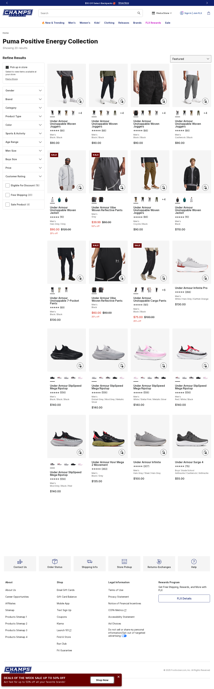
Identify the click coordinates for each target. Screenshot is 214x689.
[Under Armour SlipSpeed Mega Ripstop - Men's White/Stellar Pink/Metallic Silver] (80, 378)
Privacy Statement (118, 596)
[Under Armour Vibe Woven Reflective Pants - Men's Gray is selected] (94, 199)
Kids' (97, 22)
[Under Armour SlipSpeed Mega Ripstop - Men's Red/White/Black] (59, 378)
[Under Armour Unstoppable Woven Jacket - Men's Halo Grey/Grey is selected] (52, 199)
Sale (167, 22)
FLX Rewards (153, 22)
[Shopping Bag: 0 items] (208, 13)
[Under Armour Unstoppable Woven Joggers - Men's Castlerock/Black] (73, 113)
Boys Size (11, 159)
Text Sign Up (64, 610)
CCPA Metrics (116, 610)
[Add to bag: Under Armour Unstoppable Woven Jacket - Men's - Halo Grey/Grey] (80, 187)
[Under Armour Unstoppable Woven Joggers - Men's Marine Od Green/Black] (115, 113)
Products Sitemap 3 (16, 630)
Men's (72, 22)
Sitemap (9, 610)
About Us (10, 590)
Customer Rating (15, 176)
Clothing (109, 22)
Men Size (11, 150)
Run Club (62, 643)
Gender (10, 90)
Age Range (12, 142)
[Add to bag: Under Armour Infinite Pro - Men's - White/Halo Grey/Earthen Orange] (205, 278)
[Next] (207, 3)
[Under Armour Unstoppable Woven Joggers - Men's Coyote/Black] (66, 113)
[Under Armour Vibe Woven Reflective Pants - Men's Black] (101, 199)
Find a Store (12, 79)
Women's (85, 22)
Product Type (13, 116)
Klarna (60, 623)
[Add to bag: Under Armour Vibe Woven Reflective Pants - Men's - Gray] (122, 187)
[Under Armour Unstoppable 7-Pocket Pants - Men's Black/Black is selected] (52, 290)
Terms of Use (115, 590)
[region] (107, 3)
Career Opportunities (17, 596)
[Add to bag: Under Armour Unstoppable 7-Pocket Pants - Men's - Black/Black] (80, 278)
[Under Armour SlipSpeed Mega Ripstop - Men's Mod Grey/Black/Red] (73, 378)
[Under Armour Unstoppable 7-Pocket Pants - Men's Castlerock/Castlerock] (66, 290)
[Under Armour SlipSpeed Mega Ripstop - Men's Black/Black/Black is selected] (52, 378)
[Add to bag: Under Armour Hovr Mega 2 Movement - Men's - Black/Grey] (122, 452)
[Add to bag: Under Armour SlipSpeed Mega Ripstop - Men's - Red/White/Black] (205, 366)
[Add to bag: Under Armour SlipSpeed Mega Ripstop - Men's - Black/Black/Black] (80, 366)
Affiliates (10, 603)
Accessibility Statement (121, 616)
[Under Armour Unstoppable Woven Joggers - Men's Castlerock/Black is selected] (177, 113)
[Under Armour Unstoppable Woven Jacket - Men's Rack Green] (59, 199)
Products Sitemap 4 (16, 637)
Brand (9, 99)
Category (11, 107)
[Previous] (7, 3)
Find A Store (64, 637)
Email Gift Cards (66, 590)
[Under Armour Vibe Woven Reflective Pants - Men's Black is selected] (94, 290)
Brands (137, 22)
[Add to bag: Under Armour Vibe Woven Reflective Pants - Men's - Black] (122, 278)
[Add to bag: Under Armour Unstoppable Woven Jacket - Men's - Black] (205, 187)
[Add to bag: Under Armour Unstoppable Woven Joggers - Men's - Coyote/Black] (163, 187)
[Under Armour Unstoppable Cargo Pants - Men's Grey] (149, 290)
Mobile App (63, 603)
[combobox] (91, 13)
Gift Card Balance (67, 596)
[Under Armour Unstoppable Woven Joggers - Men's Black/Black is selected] (52, 113)
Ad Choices (114, 623)
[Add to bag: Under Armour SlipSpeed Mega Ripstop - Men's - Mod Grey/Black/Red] (80, 452)
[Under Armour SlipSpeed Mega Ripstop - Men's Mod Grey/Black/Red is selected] (52, 464)
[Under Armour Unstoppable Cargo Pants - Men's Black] (156, 290)
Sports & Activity (15, 133)
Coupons (62, 616)
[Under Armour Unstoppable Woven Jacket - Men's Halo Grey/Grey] (191, 199)
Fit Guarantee (64, 650)
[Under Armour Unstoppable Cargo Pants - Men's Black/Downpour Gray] (142, 290)
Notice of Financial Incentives (124, 603)
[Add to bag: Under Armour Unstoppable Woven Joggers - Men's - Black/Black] (80, 101)
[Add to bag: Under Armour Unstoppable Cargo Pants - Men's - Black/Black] (163, 278)
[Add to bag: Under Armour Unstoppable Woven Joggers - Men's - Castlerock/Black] (205, 101)
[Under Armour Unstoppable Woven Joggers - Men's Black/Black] (59, 113)
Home (6, 33)
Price (8, 167)
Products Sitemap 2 (16, 623)
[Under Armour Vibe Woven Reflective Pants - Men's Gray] (101, 290)
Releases (123, 22)
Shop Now (102, 679)
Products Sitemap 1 (16, 616)
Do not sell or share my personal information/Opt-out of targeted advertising (126, 632)
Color (9, 124)
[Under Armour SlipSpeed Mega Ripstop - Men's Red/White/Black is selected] (177, 378)
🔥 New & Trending (53, 22)
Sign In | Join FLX (193, 13)
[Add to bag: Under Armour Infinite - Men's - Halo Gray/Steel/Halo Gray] (163, 452)
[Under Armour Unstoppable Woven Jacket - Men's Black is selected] (177, 199)
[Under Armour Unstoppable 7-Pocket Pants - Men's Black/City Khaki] (59, 290)
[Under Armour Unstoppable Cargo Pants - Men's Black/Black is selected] (135, 290)
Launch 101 (63, 630)
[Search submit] (139, 13)
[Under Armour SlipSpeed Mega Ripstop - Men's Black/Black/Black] (115, 378)
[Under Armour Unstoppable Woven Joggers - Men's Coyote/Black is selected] (135, 199)
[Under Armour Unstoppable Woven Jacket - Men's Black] (66, 199)
